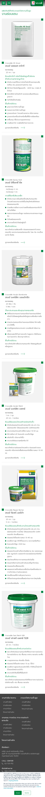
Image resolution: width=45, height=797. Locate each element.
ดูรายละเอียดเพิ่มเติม (12, 127)
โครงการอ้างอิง (8, 712)
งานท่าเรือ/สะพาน (9, 697)
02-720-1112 (8, 763)
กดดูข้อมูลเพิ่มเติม (13, 780)
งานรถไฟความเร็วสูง (29, 697)
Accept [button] (18, 793)
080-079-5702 (10, 771)
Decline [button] (27, 793)
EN (9, 3)
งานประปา (24, 717)
